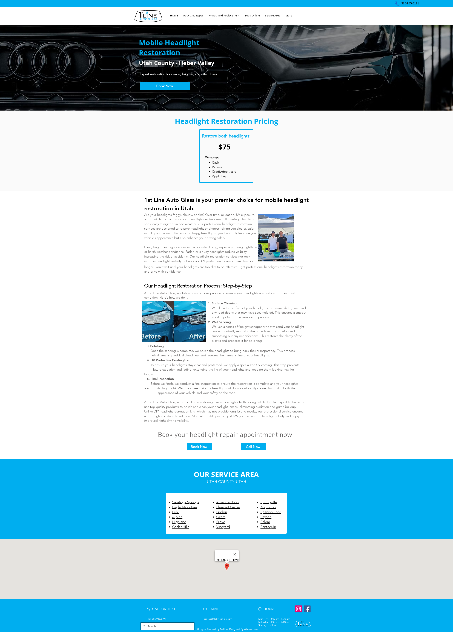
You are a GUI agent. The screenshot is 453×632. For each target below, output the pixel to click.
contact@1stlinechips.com (217, 618)
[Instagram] (298, 608)
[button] (272, 15)
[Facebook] (307, 608)
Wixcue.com (251, 629)
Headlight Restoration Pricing (226, 121)
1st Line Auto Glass (169, 199)
